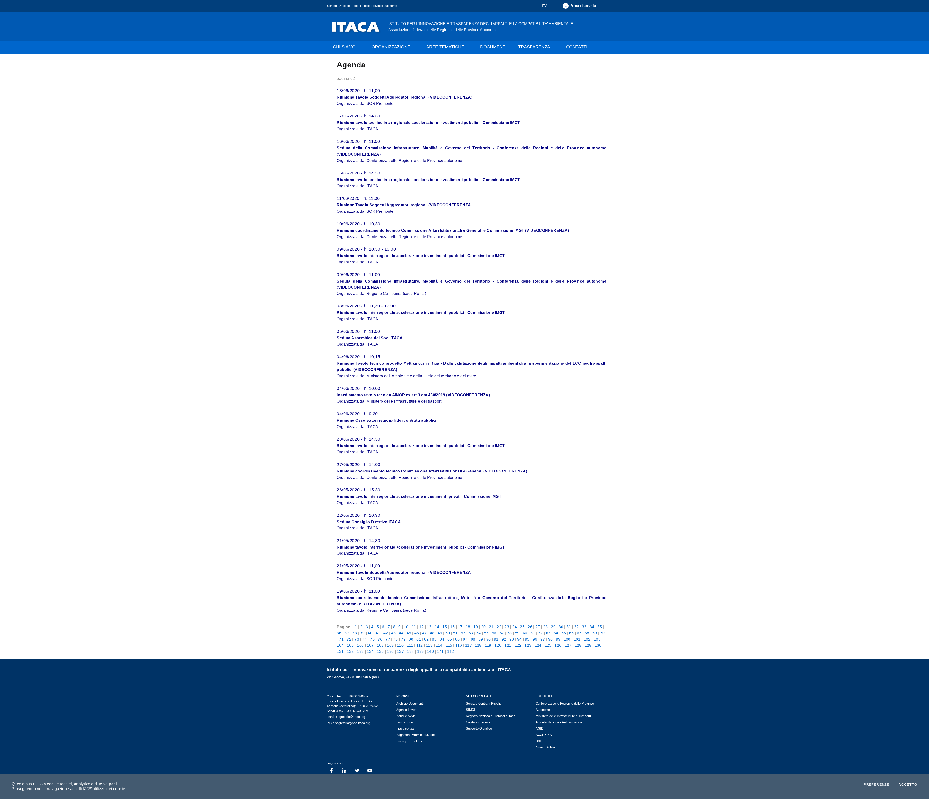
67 (579, 633)
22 (499, 627)
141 (440, 651)
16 (452, 627)
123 (527, 645)
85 (449, 639)
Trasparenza (405, 728)
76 (380, 639)
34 (592, 627)
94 (519, 639)
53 (471, 633)
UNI (538, 741)
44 (401, 633)
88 (473, 639)
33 (584, 627)
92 (504, 639)
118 (478, 645)
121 (507, 645)
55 (486, 633)
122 (518, 645)
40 (370, 633)
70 (602, 633)
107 (370, 645)
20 (483, 627)
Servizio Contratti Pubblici (484, 703)
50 (447, 633)
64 (556, 633)
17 (460, 627)
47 (424, 633)
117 (468, 645)
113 (429, 645)
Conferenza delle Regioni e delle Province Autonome (565, 707)
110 (400, 645)
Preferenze (877, 784)
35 (599, 627)
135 (380, 651)
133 (360, 651)
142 (450, 651)
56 (494, 633)
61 (533, 633)
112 (419, 645)
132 (350, 651)
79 (403, 639)
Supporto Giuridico (479, 728)
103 (597, 639)
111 (410, 645)
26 (530, 627)
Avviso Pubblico (547, 747)
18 (468, 627)
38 (354, 633)
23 (506, 627)
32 (576, 627)
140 (430, 651)
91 (496, 639)
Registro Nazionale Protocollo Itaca (490, 716)
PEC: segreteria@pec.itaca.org (348, 723)
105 (350, 645)
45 (409, 633)
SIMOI (470, 710)
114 (439, 645)
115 (449, 645)
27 (537, 627)
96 (535, 639)
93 (511, 639)
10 (406, 627)
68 (587, 633)
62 (540, 633)
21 (491, 627)
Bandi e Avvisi (406, 716)
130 (598, 645)
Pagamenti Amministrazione (415, 735)
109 (390, 645)
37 (347, 633)
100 (567, 639)
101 (577, 639)
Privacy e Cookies (409, 741)
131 (340, 651)
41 (378, 633)
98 (550, 639)
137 (400, 651)
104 (340, 645)
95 (527, 639)
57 (502, 633)
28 (545, 627)
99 (558, 639)
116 (458, 645)
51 (455, 633)
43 (393, 633)
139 (420, 651)
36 (339, 633)
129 (588, 645)
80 (411, 639)
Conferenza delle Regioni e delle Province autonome (362, 5)
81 (418, 639)
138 (410, 651)
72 (349, 639)
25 (522, 627)
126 (557, 645)
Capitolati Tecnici (478, 722)
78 (395, 639)
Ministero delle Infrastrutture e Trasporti (563, 716)
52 (463, 633)
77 (387, 639)
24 (514, 627)
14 (437, 627)
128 (578, 645)
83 (434, 639)
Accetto (908, 784)
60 (525, 633)
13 (429, 627)
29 (553, 627)
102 (587, 639)
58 (509, 633)
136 (390, 651)
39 (362, 633)
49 (440, 633)
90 (488, 639)
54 (478, 633)
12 (421, 627)
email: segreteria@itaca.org (346, 717)
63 (548, 633)
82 (426, 639)
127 (568, 645)
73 (356, 639)
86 (457, 639)
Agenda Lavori (406, 710)
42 (385, 633)
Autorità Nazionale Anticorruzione (559, 722)
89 (481, 639)
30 (561, 627)
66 (571, 633)
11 (414, 627)
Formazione (404, 722)
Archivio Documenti (410, 703)
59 (517, 633)
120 (497, 645)
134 (370, 651)
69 (594, 633)
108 (380, 645)
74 (364, 639)
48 (432, 633)
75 (372, 639)
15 (444, 627)
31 (568, 627)
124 (538, 645)
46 (416, 633)
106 (360, 645)
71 (341, 639)
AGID (539, 728)
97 (542, 639)
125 (548, 645)
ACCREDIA (544, 735)
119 (488, 645)
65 (564, 633)
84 (442, 639)
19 (475, 627)
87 (465, 639)
